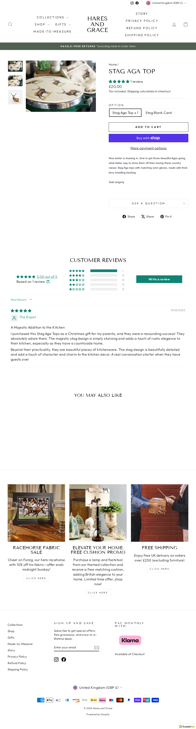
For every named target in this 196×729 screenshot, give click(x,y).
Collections (51, 17)
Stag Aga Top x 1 (125, 112)
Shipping (133, 91)
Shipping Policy (142, 35)
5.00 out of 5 (47, 276)
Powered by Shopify (98, 714)
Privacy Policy (142, 21)
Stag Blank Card (158, 112)
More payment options (149, 148)
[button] (119, 81)
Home (113, 64)
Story (142, 14)
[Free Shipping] (159, 513)
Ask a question (148, 203)
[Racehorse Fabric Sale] (36, 513)
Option (116, 105)
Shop (41, 24)
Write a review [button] (159, 279)
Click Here (36, 578)
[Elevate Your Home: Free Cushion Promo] (98, 513)
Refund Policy (142, 28)
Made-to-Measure (52, 31)
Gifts (61, 24)
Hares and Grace (97, 24)
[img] (21, 310)
